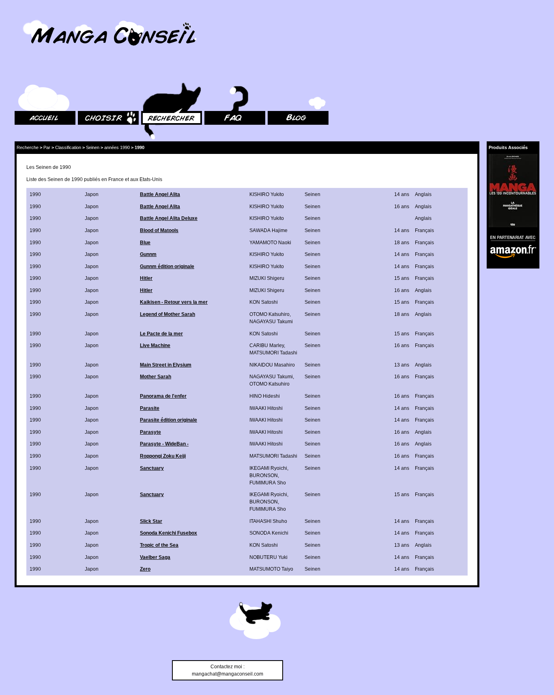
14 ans (401, 194)
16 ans (401, 206)
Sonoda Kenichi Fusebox (168, 533)
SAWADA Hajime (268, 230)
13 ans (401, 365)
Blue (145, 242)
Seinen (92, 147)
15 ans (401, 278)
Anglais (423, 194)
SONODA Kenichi (268, 533)
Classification (68, 147)
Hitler (146, 278)
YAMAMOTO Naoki (270, 242)
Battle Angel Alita (160, 194)
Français (424, 230)
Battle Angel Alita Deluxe (169, 218)
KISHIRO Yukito (266, 194)
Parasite (149, 408)
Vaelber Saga (155, 557)
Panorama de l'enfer (163, 396)
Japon (92, 194)
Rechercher (154, 73)
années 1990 (117, 147)
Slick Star (151, 521)
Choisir (86, 73)
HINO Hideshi (264, 396)
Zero (145, 569)
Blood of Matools (159, 230)
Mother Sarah (155, 376)
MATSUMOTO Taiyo (271, 569)
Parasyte (150, 432)
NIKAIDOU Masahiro (272, 365)
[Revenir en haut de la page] (255, 621)
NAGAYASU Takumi (271, 321)
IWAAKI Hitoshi (266, 408)
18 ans (401, 242)
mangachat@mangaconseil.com (227, 674)
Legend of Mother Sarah (167, 314)
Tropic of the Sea (159, 545)
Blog (273, 73)
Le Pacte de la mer (161, 334)
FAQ (209, 73)
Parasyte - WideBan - (164, 444)
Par (46, 147)
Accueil (23, 73)
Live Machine (155, 345)
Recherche (28, 147)
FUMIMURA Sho (267, 483)
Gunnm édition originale (167, 266)
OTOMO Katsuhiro (269, 314)
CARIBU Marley (266, 345)
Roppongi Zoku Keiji (163, 456)
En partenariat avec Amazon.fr (510, 237)
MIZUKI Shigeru (266, 278)
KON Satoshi (263, 302)
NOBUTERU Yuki (268, 557)
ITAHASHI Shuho (268, 521)
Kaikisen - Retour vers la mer (174, 302)
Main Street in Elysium (165, 365)
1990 (35, 194)
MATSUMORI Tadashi (273, 353)
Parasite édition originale (168, 420)
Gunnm (148, 254)
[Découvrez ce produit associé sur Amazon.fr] (513, 190)
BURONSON (263, 475)
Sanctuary (152, 468)
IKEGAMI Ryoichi (268, 468)
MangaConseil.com (37, 17)
